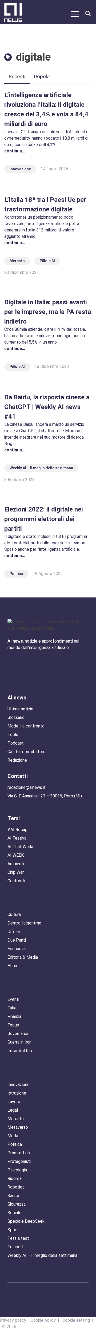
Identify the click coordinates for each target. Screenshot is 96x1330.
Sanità (13, 1195)
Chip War (15, 872)
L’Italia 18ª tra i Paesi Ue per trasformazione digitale (45, 204)
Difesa (13, 931)
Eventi (13, 999)
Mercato (17, 261)
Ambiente (16, 863)
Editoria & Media (22, 957)
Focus (13, 1025)
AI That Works (20, 846)
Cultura (14, 914)
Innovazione (20, 169)
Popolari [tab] (43, 76)
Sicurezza (16, 1204)
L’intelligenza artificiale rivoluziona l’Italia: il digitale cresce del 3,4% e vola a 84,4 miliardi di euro (46, 109)
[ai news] (12, 13)
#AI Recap (17, 829)
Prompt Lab (18, 1152)
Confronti (16, 880)
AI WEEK (15, 855)
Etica (12, 965)
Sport (12, 1229)
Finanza (14, 1016)
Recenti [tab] (17, 76)
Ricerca (14, 1178)
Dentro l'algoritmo (24, 923)
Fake (12, 1007)
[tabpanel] (48, 335)
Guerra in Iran (19, 1042)
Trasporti (16, 1246)
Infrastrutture (20, 1050)
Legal (12, 1110)
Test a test (18, 1238)
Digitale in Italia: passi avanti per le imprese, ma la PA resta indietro (47, 311)
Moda (12, 1135)
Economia (16, 948)
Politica (16, 574)
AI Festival (17, 838)
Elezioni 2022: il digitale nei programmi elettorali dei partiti (43, 519)
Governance (18, 1033)
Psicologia (17, 1169)
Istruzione (16, 1093)
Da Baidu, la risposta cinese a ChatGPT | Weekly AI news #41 (47, 407)
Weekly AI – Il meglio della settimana (41, 468)
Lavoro (13, 1101)
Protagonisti (19, 1161)
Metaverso (17, 1127)
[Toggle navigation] (75, 13)
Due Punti (16, 940)
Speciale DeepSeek (26, 1221)
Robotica (16, 1187)
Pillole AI (47, 261)
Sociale (14, 1212)
